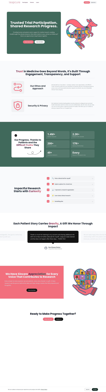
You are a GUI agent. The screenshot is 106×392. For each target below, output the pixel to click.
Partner (32, 2)
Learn (37, 2)
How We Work (39, 42)
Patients (87, 2)
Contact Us (58, 319)
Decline (87, 389)
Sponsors (93, 2)
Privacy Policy (44, 389)
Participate (25, 2)
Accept (95, 389)
